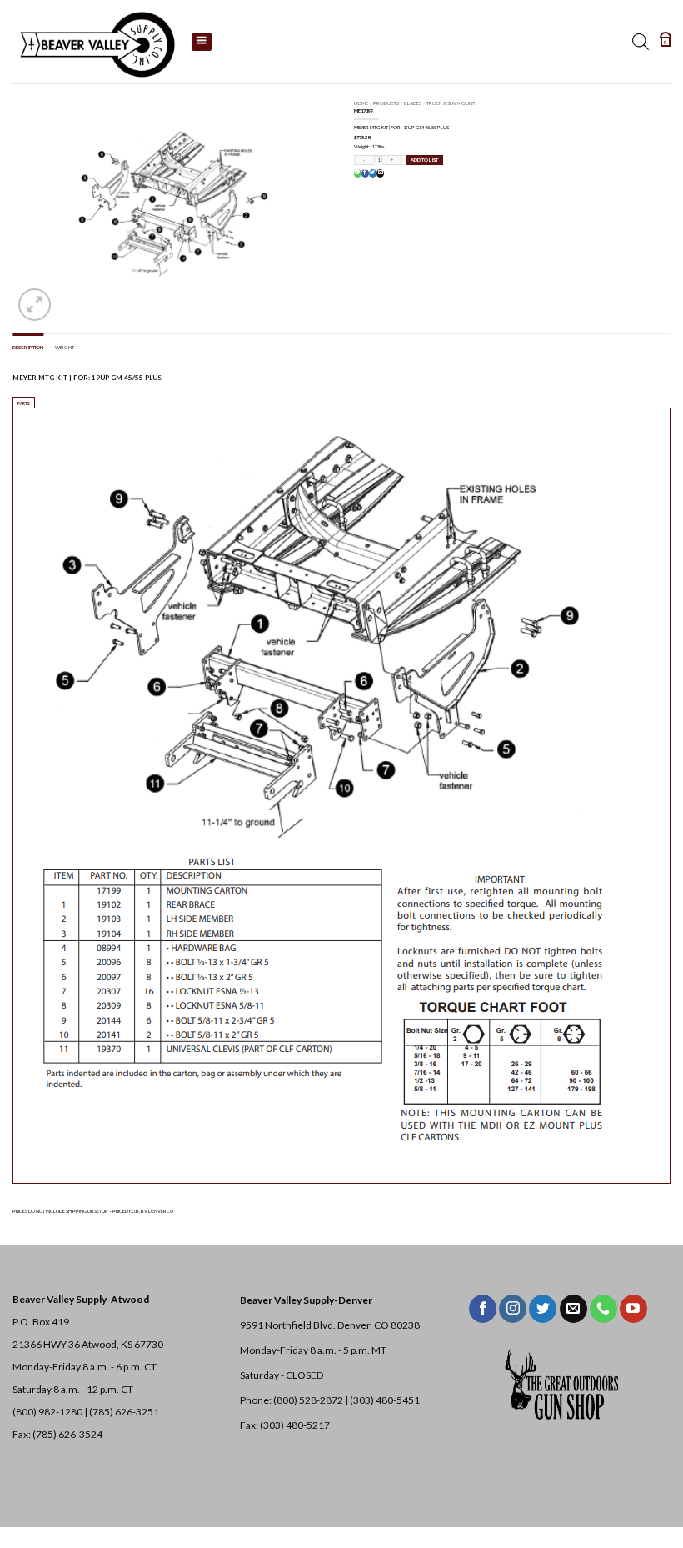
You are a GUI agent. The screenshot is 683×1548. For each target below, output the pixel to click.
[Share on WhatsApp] (357, 173)
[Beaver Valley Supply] (95, 41)
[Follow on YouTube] (633, 1309)
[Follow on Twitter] (542, 1309)
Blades (412, 103)
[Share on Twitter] (372, 173)
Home (361, 103)
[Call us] (603, 1309)
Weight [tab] (64, 347)
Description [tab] (27, 347)
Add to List (424, 160)
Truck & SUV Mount (450, 103)
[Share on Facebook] (364, 173)
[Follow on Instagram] (512, 1309)
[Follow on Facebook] (482, 1309)
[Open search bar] (640, 41)
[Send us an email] (573, 1309)
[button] (666, 42)
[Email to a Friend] (379, 173)
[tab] (23, 402)
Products (386, 103)
